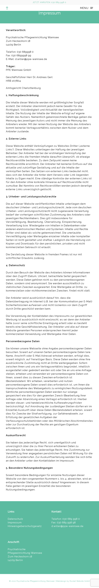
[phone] (7, 2)
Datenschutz (15, 518)
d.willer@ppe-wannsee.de (67, 526)
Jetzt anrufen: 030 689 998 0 (49, 2)
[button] (86, 8)
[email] (11, 2)
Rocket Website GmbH (80, 581)
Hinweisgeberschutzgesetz (25, 526)
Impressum (15, 522)
